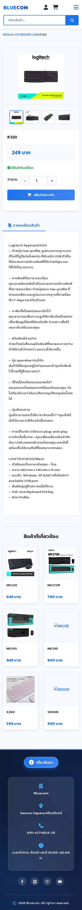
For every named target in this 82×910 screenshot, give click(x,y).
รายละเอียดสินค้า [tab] (26, 225)
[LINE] (35, 882)
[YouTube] (60, 882)
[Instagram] (47, 882)
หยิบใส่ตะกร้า (44, 194)
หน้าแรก (8, 34)
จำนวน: (12, 179)
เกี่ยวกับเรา (44, 762)
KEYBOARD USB (26, 34)
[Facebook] (22, 882)
